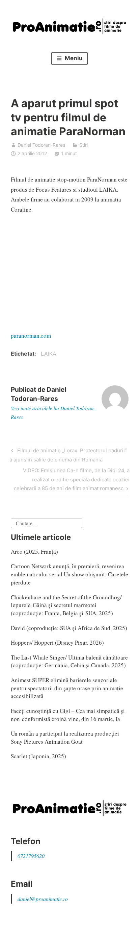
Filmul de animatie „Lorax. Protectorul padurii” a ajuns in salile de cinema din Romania (68, 455)
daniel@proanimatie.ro (43, 898)
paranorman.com (31, 335)
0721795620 (31, 855)
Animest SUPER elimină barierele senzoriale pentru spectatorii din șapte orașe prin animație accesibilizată (67, 688)
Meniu (73, 58)
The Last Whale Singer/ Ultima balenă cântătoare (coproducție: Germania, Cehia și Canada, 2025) (69, 661)
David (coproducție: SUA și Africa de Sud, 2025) (69, 628)
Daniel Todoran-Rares (41, 145)
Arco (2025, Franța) (34, 551)
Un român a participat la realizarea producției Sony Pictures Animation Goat (65, 737)
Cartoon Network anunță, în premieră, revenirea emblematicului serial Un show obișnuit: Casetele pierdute (69, 574)
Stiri (83, 145)
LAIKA (48, 353)
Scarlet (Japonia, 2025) (38, 756)
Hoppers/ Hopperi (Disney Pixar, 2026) (57, 642)
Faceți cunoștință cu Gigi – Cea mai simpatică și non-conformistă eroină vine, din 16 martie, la (68, 715)
